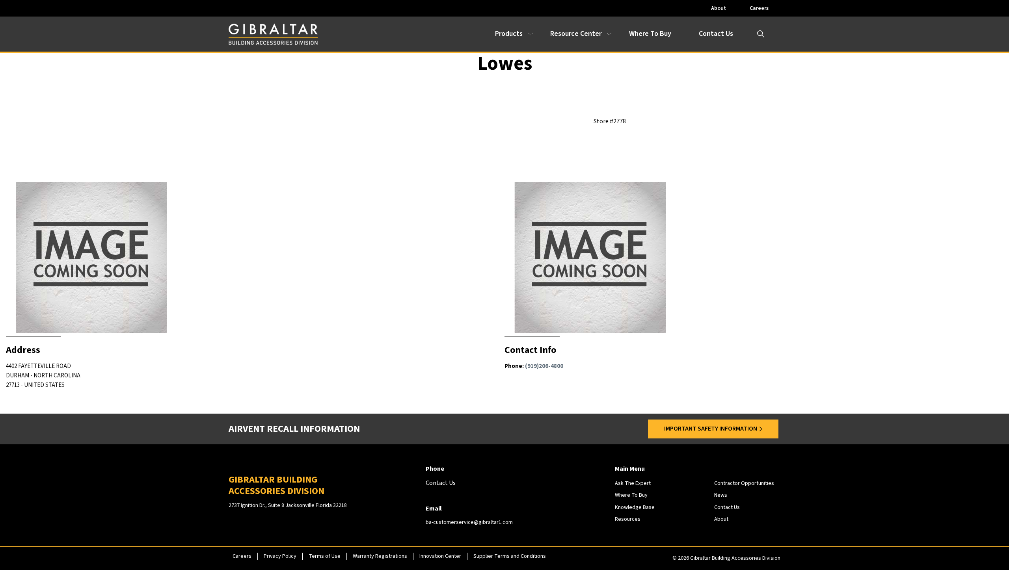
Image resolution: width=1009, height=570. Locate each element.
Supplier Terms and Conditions (509, 556)
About (718, 8)
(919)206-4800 (544, 366)
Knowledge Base (635, 507)
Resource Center (575, 34)
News (720, 495)
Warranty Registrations (380, 556)
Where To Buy (650, 34)
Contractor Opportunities (744, 483)
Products (509, 34)
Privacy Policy (280, 556)
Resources (627, 519)
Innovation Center (440, 556)
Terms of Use (325, 556)
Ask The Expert (633, 483)
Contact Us (716, 34)
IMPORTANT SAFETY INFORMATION (710, 428)
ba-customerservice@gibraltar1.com (469, 522)
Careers (759, 8)
